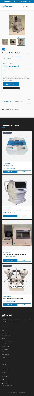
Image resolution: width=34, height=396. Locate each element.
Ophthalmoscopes (6, 336)
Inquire (24, 172)
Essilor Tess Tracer (8, 166)
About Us (4, 364)
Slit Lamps (4, 338)
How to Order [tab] (29, 101)
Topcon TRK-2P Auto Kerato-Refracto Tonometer (17, 210)
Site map (4, 372)
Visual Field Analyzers (7, 341)
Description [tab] (7, 101)
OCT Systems (5, 349)
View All (3, 357)
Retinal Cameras (5, 352)
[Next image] (29, 25)
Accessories (4, 330)
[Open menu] (30, 6)
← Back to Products (11, 88)
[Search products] (23, 6)
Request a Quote (6, 370)
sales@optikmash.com (7, 381)
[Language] (27, 6)
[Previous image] (4, 25)
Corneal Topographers (7, 344)
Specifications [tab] (18, 101)
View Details (9, 172)
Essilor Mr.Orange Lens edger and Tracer (14, 254)
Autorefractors (18, 56)
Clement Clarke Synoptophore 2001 (13, 299)
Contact (4, 367)
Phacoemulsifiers (5, 355)
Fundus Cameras (5, 346)
